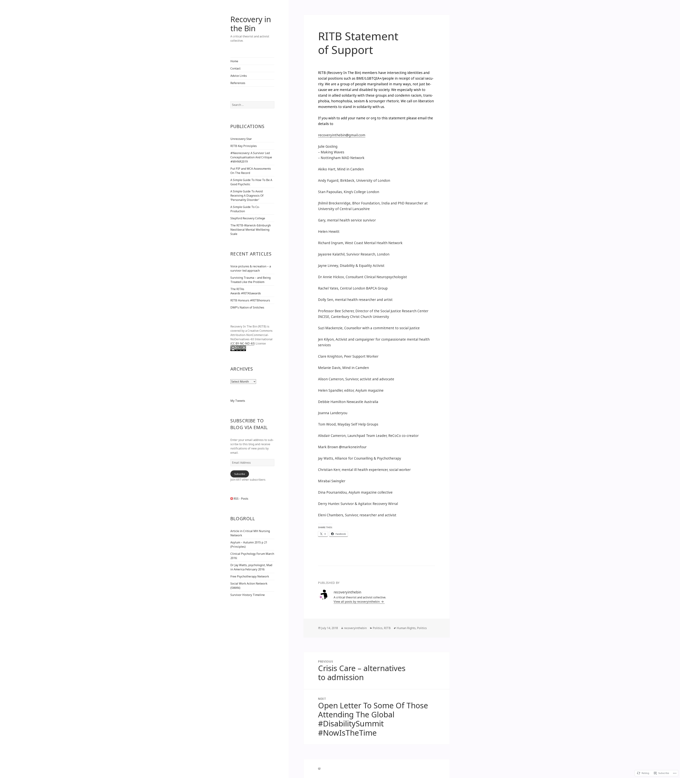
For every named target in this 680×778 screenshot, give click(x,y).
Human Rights (406, 628)
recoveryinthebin (355, 628)
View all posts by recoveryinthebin (357, 602)
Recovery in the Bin (250, 24)
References (237, 83)
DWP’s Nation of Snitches (247, 307)
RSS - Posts (241, 499)
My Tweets (237, 401)
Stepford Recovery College (247, 218)
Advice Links (238, 76)
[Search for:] (252, 105)
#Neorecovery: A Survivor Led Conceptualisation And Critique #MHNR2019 (251, 157)
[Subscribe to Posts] (231, 499)
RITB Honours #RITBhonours (250, 300)
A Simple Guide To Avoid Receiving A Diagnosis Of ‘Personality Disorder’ (247, 195)
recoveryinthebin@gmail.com (341, 135)
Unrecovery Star (241, 139)
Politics (377, 628)
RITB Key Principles (243, 146)
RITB (387, 628)
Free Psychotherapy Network (249, 576)
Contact (235, 68)
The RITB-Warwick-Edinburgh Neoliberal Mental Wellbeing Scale (250, 229)
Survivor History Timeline (247, 595)
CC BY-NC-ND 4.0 (242, 343)
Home (234, 61)
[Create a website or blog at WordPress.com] (319, 769)
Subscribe (239, 474)
